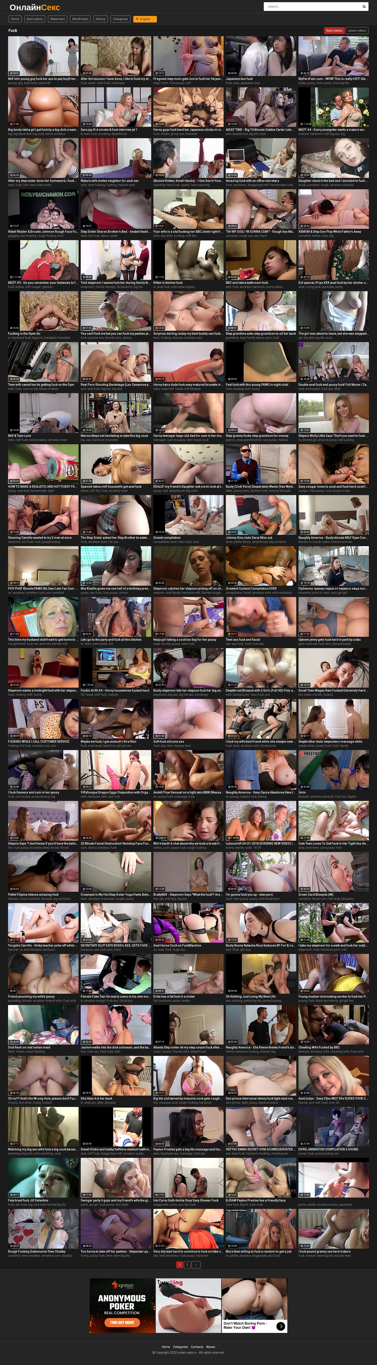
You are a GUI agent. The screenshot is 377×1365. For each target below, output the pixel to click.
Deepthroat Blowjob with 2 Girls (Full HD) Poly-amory (261, 690)
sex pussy (270, 440)
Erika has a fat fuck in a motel (174, 996)
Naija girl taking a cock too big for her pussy (184, 639)
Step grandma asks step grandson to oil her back (261, 333)
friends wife (181, 1051)
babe (326, 542)
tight (51, 490)
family (344, 745)
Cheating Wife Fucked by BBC (319, 1047)
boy (248, 949)
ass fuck (96, 592)
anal (301, 287)
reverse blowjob (280, 490)
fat (110, 542)
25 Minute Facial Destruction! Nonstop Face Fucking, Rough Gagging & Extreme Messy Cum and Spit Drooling (116, 843)
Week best (57, 19)
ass (116, 542)
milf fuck (22, 440)
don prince (233, 1102)
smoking (104, 134)
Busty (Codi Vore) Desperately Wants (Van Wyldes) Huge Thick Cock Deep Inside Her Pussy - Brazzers (261, 486)
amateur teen (57, 440)
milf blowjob (192, 389)
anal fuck (163, 287)
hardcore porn (330, 949)
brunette (191, 134)
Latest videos (357, 30)
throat (64, 847)
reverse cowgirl (94, 1000)
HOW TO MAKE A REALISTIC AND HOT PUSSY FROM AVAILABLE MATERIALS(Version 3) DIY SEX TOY (43, 486)
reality (185, 1000)
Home (15, 19)
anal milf (45, 83)
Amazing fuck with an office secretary (252, 180)
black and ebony (327, 1000)
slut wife (167, 236)
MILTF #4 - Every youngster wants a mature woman (333, 129)
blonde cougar (211, 592)
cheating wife (340, 1051)
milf (188, 83)
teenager (159, 440)
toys (161, 949)
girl (300, 337)
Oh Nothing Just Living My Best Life (251, 996)
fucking (111, 185)
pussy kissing (41, 796)
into (83, 1051)
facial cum (319, 898)
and (228, 134)
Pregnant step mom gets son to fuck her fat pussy (188, 79)
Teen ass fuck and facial (243, 639)
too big (166, 643)
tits (111, 643)
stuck (302, 185)
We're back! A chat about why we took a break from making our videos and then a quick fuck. (188, 843)
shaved (265, 1051)
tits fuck (93, 236)
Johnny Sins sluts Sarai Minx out (249, 537)
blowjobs (347, 898)
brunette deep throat (44, 847)
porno (302, 1204)
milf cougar (33, 287)
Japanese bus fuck (239, 79)
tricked (47, 1102)
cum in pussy (176, 440)
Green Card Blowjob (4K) (316, 894)
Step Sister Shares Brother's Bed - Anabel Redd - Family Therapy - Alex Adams (116, 231)
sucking (179, 236)
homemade (39, 490)
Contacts (197, 1347)
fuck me (32, 643)
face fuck (257, 694)
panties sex (96, 337)
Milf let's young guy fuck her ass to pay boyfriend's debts (43, 79)
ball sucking (346, 440)
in (154, 287)
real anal (23, 490)
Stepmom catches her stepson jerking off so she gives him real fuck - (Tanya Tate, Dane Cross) (188, 588)
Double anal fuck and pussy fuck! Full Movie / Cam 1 (333, 384)
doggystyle (160, 1204)
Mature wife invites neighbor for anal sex (110, 180)
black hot (109, 745)
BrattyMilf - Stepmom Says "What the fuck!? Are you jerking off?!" (188, 894)
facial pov (126, 1000)
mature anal (126, 185)
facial (179, 389)
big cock (38, 134)
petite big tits (253, 1000)
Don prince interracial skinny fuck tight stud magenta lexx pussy (261, 1098)
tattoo (316, 236)
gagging (13, 236)
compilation (161, 542)
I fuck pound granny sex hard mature (324, 1251)
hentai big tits (56, 1204)
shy (155, 1255)
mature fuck (248, 796)
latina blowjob (341, 643)
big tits (253, 134)
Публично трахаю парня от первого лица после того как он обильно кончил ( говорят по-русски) (333, 588)
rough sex (246, 236)
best (156, 337)
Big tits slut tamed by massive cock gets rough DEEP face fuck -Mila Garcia (188, 1098)
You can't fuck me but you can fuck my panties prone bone (116, 333)
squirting (159, 185)
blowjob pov (241, 694)
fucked (328, 694)
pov (267, 694)
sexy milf (167, 389)
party (84, 1204)
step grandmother (249, 440)
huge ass (179, 949)
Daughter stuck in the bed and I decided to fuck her (333, 180)
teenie (239, 847)
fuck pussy (177, 83)
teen (84, 236)
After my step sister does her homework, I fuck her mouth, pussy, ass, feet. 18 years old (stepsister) (43, 180)
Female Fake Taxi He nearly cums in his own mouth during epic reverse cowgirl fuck (116, 996)
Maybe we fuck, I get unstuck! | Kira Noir (109, 741)
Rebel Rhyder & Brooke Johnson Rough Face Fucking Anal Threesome (43, 231)
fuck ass (327, 389)
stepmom (87, 287)
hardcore (316, 134)
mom (164, 83)
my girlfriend (17, 643)
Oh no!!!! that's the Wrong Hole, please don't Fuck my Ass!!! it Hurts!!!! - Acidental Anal (43, 1098)
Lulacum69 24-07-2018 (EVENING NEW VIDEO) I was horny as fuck (261, 843)
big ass (106, 389)
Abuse (210, 1347)
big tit (244, 1204)
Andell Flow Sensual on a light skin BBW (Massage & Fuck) (188, 792)
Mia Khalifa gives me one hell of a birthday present (116, 588)
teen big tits (341, 83)
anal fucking (96, 185)
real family (173, 592)
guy (20, 83)
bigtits (190, 287)
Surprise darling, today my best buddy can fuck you (188, 333)
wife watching (282, 592)
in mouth (315, 542)
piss (110, 949)
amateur (19, 592)
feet (26, 185)
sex (256, 236)
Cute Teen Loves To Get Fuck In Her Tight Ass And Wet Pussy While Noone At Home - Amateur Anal (333, 843)
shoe (117, 949)
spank (185, 185)
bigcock (37, 337)
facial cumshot (30, 898)
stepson (159, 592)
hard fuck (173, 185)
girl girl (342, 592)
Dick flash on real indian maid (29, 1047)
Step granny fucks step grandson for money (257, 435)
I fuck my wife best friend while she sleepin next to (261, 741)
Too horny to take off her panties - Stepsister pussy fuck (116, 1251)
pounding (14, 1000)
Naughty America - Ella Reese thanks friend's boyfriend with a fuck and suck (261, 1047)
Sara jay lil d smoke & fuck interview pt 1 (109, 129)
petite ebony (242, 542)
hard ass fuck (315, 643)
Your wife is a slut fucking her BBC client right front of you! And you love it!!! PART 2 (188, 231)
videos (157, 847)
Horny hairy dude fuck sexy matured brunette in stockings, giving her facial (188, 384)
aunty (339, 287)
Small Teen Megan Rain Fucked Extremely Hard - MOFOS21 (333, 690)
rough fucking (47, 236)
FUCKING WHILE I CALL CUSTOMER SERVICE (38, 741)
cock (329, 490)
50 (82, 694)
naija (156, 643)
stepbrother (306, 745)
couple (120, 898)
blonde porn (113, 337)
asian (176, 1000)
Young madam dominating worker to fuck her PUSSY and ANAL (333, 996)
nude (248, 847)
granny (230, 440)
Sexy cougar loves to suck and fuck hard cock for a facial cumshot (333, 486)
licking (262, 796)
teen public (100, 643)
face (263, 134)
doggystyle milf (258, 185)
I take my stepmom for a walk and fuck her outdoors (333, 945)
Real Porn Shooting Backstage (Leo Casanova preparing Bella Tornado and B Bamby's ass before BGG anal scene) (116, 384)
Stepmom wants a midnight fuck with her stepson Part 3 (43, 690)
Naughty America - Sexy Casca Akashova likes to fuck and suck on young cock (261, 792)
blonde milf (60, 643)
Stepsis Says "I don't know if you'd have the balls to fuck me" (43, 843)
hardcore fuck (21, 337)
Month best (80, 19)
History (100, 19)
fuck (84, 83)
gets (301, 643)
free (339, 847)
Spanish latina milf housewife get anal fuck (111, 486)
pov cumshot (55, 592)
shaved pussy (327, 440)
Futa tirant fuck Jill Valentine (28, 1200)
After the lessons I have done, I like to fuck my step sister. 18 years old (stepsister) (116, 79)
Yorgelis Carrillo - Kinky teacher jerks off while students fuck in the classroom (43, 945)
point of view (320, 592)
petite (312, 1204)
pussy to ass (341, 490)
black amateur (268, 1102)
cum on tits (30, 389)
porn (268, 337)
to (299, 440)
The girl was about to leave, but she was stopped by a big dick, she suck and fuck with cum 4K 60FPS (333, 333)
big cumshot (277, 542)
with (11, 389)
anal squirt (313, 389)
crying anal (313, 287)
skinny (127, 337)
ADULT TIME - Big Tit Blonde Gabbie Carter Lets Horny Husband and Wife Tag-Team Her (261, 129)
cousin (166, 1051)
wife (84, 185)
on (10, 592)
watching (14, 1153)
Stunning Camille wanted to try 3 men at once (40, 537)
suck (329, 337)
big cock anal (37, 1204)
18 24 (257, 847)
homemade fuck (281, 185)
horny (38, 694)
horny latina (274, 287)
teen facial (194, 440)
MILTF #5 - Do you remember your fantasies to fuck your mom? (43, 282)
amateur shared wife (47, 1000)
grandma (232, 337)
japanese (247, 83)
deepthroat (119, 134)
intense (13, 898)
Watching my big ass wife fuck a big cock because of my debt (43, 1149)
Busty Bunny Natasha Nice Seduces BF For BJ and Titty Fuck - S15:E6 (261, 945)
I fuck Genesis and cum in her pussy (33, 792)
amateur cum (35, 592)
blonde (303, 542)
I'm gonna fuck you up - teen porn (249, 894)
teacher (13, 949)
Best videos (35, 19)
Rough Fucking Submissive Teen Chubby (36, 1251)
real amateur (38, 440)
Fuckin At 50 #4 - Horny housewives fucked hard (115, 690)
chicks (165, 134)
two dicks (122, 1204)
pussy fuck (323, 745)
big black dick (23, 134)
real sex (177, 337)
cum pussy (22, 796)
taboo (105, 236)
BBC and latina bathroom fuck (247, 282)
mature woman (341, 542)
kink (104, 796)
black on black (48, 389)
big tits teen (343, 1255)
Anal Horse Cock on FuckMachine (177, 945)
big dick (309, 337)
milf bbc (191, 236)
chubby (67, 1255)
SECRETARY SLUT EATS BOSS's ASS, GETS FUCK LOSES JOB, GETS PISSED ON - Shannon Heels (116, 945)
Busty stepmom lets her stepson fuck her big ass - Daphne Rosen (188, 690)
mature (303, 134)
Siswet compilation (167, 537)
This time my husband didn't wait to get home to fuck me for (43, 639)
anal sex (45, 643)
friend (230, 1051)
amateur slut (193, 337)
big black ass (169, 1153)
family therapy (106, 287)
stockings (201, 694)
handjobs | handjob (57, 337)
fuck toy (340, 796)
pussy (311, 83)
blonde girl (310, 440)
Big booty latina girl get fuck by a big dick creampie (43, 129)
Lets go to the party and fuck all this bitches (111, 639)
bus (257, 83)
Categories (120, 19)
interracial (178, 287)
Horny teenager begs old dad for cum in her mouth (188, 435)
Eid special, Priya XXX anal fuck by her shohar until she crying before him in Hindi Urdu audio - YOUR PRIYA (333, 282)
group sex (177, 134)
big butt (27, 1153)
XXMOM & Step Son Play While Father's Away (329, 231)
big (10, 134)
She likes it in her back (96, 1098)
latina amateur (55, 134)
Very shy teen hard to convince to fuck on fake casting (188, 1251)
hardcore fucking (247, 1051)
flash (11, 1051)
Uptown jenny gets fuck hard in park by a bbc (329, 639)
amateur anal (118, 490)
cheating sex (279, 1153)
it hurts (13, 1102)
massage (180, 796)
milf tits (95, 490)
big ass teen (183, 745)
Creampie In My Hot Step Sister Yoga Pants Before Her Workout (116, 894)
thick (235, 949)
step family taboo (252, 337)
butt (60, 236)
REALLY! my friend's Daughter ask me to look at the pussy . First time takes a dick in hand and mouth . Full (188, 486)
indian (20, 1051)
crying (37, 1102)
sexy (236, 83)
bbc (328, 643)
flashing (39, 1051)
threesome (124, 287)
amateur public (133, 1153)
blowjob (303, 796)
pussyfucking (51, 542)
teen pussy (324, 83)
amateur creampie (101, 898)
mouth (317, 694)
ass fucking (28, 236)
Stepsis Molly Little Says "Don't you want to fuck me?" (333, 435)
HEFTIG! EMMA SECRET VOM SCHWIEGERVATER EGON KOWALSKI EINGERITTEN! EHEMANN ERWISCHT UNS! (261, 1149)
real (165, 490)
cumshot (313, 185)
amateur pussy (327, 1204)
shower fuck (258, 490)
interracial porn (269, 898)
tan (161, 898)
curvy (173, 1204)
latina (84, 490)
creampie (118, 83)
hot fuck (27, 542)
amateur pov (41, 745)
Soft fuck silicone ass (168, 741)
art (337, 1153)
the (10, 847)
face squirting (200, 185)
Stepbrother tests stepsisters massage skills (330, 741)
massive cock (168, 1102)
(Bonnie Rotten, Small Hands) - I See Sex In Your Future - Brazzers (188, 180)
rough (325, 185)
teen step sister (40, 185)
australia (328, 287)
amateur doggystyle (253, 1255)
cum (334, 592)
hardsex (103, 847)
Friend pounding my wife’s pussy (31, 996)
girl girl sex (124, 745)
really (302, 83)
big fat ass (186, 694)
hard (263, 236)
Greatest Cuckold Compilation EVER (251, 588)
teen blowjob (32, 949)
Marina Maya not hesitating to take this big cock (114, 435)
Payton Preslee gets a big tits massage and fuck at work (188, 1149)
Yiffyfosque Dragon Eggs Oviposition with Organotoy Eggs (116, 792)
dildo (337, 389)
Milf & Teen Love (19, 435)
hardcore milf (191, 592)
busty (256, 389)
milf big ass (331, 134)
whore (123, 592)
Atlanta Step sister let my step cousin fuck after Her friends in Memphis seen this (188, 1047)
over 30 (334, 1102)
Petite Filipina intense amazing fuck (33, 894)
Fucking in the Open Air (24, 333)
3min (302, 792)
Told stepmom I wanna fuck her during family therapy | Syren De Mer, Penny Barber (116, 282)
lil (82, 134)
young (12, 83)
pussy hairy (241, 490)
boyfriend (31, 83)
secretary (239, 185)
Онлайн (21, 7)
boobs (19, 287)
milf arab (334, 898)
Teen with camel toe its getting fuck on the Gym (41, 384)
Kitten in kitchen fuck (167, 282)
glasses (47, 287)
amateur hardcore (252, 287)
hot (300, 694)
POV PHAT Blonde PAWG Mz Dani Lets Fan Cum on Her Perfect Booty (43, 588)
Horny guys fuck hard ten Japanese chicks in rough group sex (188, 129)
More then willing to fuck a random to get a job (258, 1251)
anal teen (312, 847)
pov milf (314, 1102)
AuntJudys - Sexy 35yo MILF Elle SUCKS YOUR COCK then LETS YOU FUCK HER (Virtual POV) (333, 1098)
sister (92, 83)
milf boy (170, 898)
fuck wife (69, 1000)
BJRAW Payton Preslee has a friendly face (256, 1200)
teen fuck (103, 83)
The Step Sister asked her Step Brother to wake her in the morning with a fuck (116, 537)
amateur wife (261, 592)
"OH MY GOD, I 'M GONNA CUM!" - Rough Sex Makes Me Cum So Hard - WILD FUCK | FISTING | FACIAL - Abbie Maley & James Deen (261, 231)
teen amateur (31, 1255)
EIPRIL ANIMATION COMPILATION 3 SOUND (328, 1149)
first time (25, 1102)
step (156, 83)
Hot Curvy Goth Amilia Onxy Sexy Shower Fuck (185, 1200)
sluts (229, 542)
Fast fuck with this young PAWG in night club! (257, 384)
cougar (303, 490)
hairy (156, 389)
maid (29, 1051)
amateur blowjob (341, 185)
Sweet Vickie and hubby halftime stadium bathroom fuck (116, 1149)
